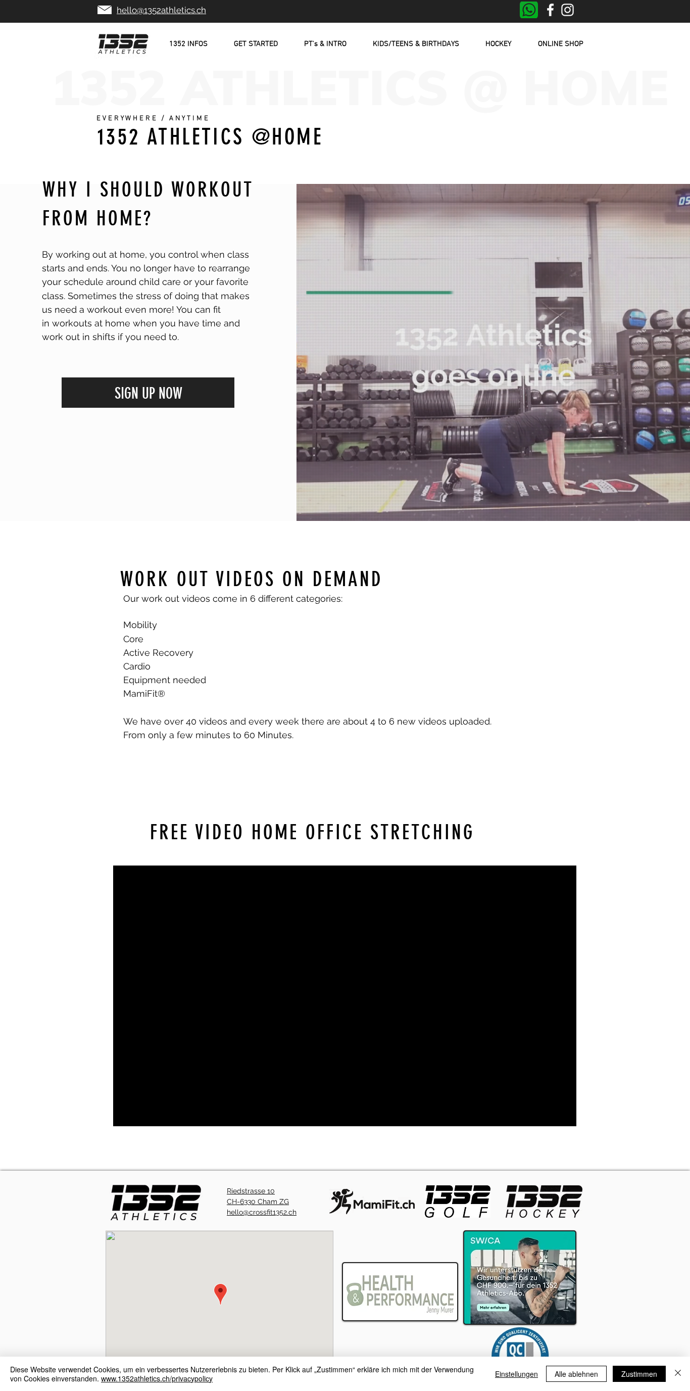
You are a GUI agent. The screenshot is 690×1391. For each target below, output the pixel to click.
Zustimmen (639, 1374)
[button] (188, 44)
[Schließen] (678, 1374)
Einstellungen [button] (516, 1374)
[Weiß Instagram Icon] (567, 10)
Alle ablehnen (576, 1374)
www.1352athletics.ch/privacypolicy (157, 1378)
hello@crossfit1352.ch (262, 1212)
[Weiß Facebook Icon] (550, 10)
